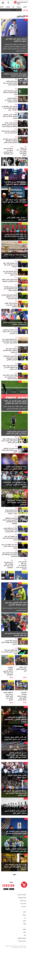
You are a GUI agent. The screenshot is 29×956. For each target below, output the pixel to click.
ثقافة (24, 924)
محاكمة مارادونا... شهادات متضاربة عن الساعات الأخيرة (11, 100)
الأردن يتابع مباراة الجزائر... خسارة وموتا (17, 776)
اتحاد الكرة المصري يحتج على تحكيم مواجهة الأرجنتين (16, 603)
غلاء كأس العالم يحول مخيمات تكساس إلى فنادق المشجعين (15, 738)
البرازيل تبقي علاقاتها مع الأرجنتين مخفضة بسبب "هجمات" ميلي (9, 108)
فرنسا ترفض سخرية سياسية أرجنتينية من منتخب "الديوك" (11, 512)
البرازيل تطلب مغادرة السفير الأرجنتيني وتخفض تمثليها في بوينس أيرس (9, 124)
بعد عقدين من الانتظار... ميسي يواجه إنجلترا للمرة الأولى (9, 450)
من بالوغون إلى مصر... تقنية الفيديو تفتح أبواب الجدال (9, 538)
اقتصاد (8, 7)
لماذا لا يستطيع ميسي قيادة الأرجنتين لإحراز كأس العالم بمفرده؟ (10, 530)
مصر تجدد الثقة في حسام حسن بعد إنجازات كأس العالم (9, 546)
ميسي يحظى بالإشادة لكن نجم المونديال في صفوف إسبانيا (10, 289)
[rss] (3, 885)
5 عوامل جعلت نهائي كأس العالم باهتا (17, 218)
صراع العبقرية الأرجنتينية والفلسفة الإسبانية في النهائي (15, 323)
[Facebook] (13, 885)
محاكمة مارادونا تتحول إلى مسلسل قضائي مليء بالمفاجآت (8, 151)
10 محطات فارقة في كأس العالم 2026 (15, 256)
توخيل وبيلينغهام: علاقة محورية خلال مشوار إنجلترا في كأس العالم (9, 441)
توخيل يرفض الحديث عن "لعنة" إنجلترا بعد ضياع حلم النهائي (15, 402)
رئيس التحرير (23, 900)
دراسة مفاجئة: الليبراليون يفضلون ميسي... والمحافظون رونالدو (15, 719)
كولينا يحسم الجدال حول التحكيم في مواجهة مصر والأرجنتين (9, 554)
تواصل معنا (23, 903)
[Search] (8, 2)
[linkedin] (6, 885)
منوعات (25, 707)
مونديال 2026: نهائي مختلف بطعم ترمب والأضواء (11, 305)
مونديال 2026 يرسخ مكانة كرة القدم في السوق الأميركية (15, 183)
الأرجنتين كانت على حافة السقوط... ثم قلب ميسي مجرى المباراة (21, 565)
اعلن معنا (24, 906)
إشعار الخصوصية (22, 898)
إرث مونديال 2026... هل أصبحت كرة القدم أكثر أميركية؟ (10, 265)
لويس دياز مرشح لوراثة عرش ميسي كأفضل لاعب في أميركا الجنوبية (15, 866)
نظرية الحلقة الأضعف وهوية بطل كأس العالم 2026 (16, 850)
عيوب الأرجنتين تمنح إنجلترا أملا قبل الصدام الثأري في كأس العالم (15, 484)
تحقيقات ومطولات (21, 938)
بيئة (16, 337)
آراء (13, 7)
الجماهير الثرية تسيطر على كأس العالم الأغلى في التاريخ (8, 696)
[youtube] (8, 885)
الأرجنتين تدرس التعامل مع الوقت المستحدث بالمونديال (16, 832)
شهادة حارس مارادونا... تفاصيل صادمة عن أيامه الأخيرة (10, 116)
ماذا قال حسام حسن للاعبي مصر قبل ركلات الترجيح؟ (16, 634)
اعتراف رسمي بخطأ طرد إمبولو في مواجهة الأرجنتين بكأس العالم (10, 141)
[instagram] (10, 885)
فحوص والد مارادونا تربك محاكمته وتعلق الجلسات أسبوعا (15, 75)
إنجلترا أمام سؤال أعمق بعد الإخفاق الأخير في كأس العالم (10, 367)
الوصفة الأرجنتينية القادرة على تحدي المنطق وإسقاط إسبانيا (9, 297)
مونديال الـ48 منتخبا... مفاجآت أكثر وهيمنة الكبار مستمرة (9, 642)
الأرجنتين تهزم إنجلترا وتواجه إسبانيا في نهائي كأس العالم (16, 433)
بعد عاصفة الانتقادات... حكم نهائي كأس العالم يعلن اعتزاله (21, 151)
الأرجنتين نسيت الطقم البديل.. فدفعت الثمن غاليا (15, 812)
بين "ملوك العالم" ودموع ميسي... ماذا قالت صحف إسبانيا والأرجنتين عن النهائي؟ (15, 236)
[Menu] (3, 2)
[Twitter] (11, 885)
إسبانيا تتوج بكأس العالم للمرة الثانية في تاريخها (9, 280)
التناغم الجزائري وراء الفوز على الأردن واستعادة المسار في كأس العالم (15, 793)
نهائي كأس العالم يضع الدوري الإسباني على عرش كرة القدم (10, 377)
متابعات (25, 798)
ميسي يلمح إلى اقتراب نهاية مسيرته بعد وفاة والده (10, 92)
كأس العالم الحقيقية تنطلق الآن (21, 669)
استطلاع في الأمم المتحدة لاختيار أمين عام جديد (9, 132)
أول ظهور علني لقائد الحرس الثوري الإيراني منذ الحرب (9, 652)
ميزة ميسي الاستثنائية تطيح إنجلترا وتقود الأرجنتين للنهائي (10, 358)
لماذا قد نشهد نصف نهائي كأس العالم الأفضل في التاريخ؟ (15, 468)
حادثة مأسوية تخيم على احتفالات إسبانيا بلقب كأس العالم (10, 273)
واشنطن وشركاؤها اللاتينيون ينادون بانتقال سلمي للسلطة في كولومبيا (10, 521)
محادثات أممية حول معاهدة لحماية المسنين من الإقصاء (10, 350)
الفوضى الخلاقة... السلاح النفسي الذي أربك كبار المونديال (8, 671)
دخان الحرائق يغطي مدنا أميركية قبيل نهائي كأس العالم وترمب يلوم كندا (9, 341)
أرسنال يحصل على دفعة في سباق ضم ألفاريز (16, 40)
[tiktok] (4, 885)
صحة (25, 935)
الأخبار (25, 7)
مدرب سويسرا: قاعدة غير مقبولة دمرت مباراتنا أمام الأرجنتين (17, 502)
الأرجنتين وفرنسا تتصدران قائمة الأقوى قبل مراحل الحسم (21, 696)
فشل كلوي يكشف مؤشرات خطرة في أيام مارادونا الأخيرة (10, 83)
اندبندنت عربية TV (22, 941)
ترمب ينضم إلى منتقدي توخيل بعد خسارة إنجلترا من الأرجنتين (10, 331)
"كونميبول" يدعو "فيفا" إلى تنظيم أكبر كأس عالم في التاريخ (15, 201)
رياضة (26, 19)
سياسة (19, 7)
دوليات (15, 121)
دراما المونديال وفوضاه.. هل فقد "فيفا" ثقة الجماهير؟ (8, 565)
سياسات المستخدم (21, 895)
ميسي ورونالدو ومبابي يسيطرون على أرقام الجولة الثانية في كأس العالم (16, 755)
